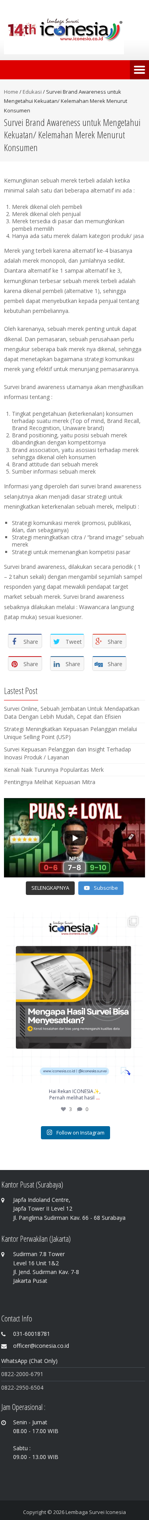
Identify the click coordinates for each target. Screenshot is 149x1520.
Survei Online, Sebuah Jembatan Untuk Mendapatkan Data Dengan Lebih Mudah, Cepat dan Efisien (71, 712)
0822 (7, 1387)
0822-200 (13, 1374)
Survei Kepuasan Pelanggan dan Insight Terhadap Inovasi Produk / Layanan (67, 753)
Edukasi (32, 91)
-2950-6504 (28, 1387)
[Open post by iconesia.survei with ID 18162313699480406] (74, 997)
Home (11, 91)
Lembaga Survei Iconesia (96, 1512)
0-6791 (34, 1374)
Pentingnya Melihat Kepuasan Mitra (49, 782)
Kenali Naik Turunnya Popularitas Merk (54, 769)
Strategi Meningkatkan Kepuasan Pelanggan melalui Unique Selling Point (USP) (70, 733)
